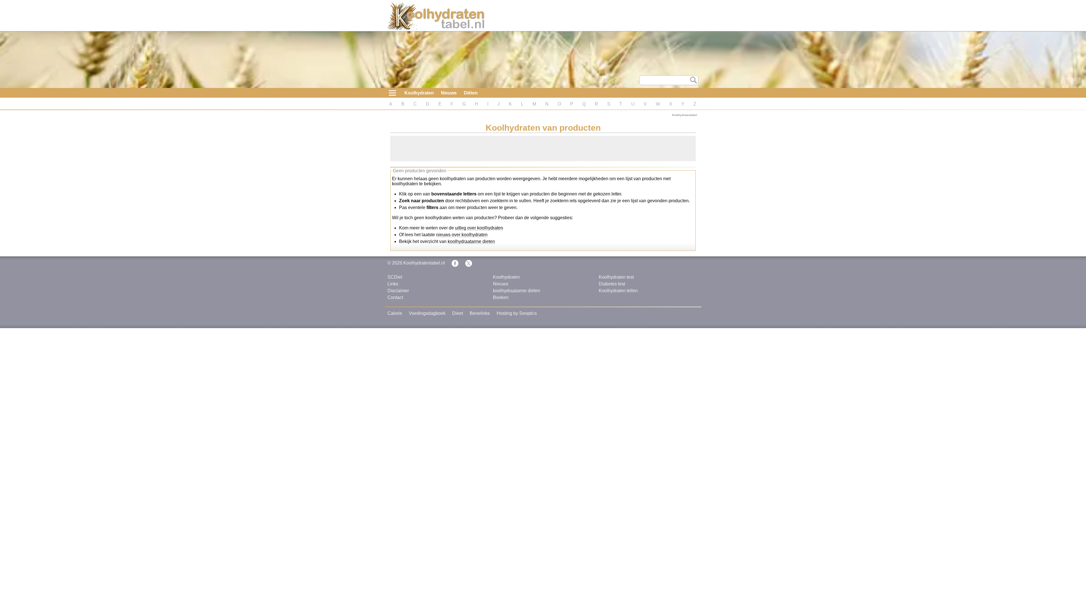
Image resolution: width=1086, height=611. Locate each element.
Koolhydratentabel (684, 115)
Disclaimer (398, 290)
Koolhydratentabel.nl (424, 263)
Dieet (457, 313)
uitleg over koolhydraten (479, 227)
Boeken (500, 297)
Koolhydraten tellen (618, 290)
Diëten (471, 93)
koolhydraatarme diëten (516, 290)
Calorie (394, 313)
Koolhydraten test (616, 277)
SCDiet (394, 277)
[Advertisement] (543, 148)
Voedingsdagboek (427, 313)
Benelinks (480, 313)
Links (392, 283)
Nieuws (449, 93)
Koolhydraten (419, 93)
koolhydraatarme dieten (471, 241)
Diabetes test (612, 283)
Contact (395, 297)
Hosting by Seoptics (517, 313)
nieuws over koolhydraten (462, 234)
